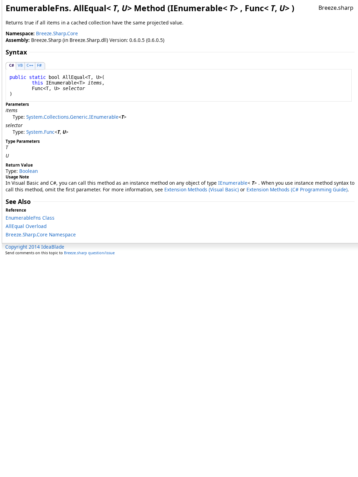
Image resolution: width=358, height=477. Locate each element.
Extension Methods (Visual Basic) (201, 189)
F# (39, 65)
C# (11, 65)
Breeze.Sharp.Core (57, 33)
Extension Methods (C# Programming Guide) (297, 189)
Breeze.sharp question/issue (89, 252)
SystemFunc (40, 132)
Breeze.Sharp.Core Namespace (41, 234)
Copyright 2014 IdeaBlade (34, 246)
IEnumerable (233, 182)
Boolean (28, 171)
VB (20, 65)
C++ (30, 65)
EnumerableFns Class (30, 217)
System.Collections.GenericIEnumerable (72, 116)
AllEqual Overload (26, 226)
